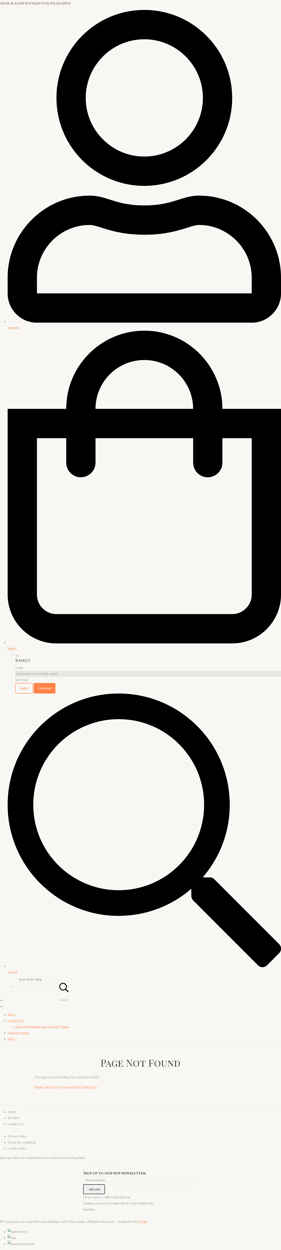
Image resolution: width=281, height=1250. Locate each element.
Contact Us (15, 1021)
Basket (24, 688)
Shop (11, 1015)
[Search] (64, 987)
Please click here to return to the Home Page (65, 1087)
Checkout (44, 688)
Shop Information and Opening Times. (42, 1027)
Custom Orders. (19, 1033)
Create (142, 1222)
